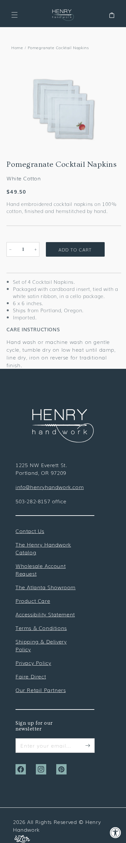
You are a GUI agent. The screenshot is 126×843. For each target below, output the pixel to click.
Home (17, 47)
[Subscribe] (87, 745)
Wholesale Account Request (41, 569)
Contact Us (30, 531)
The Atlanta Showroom (46, 587)
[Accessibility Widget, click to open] (115, 832)
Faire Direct (31, 676)
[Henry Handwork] (63, 440)
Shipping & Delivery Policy (41, 645)
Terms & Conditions (41, 628)
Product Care (33, 600)
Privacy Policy (33, 663)
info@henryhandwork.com (50, 487)
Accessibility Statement (45, 614)
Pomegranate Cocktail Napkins (58, 47)
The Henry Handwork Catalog (43, 548)
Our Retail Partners (41, 690)
